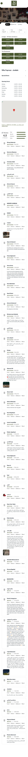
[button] (6, 31)
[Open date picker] (7, 32)
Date (3, 30)
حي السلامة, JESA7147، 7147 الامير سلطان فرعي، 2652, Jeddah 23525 (13, 125)
